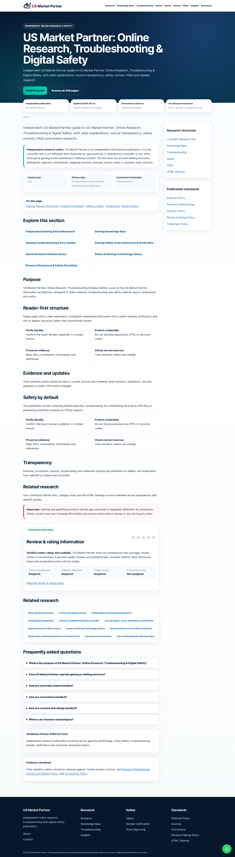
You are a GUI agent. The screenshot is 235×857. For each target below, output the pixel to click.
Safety (158, 5)
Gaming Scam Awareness (98, 636)
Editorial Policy (176, 197)
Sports (167, 5)
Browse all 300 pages (65, 90)
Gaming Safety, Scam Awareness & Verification (124, 242)
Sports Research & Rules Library (46, 254)
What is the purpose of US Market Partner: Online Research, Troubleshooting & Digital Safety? (88, 663)
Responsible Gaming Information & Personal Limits (54, 636)
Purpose (30, 206)
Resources (206, 5)
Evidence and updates (72, 206)
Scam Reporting (135, 829)
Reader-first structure (47, 206)
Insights (195, 5)
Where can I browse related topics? (51, 719)
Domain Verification (138, 823)
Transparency (112, 206)
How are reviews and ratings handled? (53, 708)
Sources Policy (176, 210)
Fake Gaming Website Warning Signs (135, 636)
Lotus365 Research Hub (181, 139)
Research (110, 5)
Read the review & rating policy (45, 583)
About (27, 833)
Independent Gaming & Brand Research (50, 231)
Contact (28, 839)
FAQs (185, 5)
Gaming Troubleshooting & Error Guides (51, 242)
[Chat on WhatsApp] (226, 848)
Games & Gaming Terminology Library (118, 254)
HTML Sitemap (176, 171)
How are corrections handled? (48, 697)
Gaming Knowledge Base (110, 231)
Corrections (178, 829)
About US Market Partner (41, 613)
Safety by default (95, 206)
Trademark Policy (177, 224)
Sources (176, 823)
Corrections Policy (76, 773)
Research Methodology (136, 769)
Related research (130, 206)
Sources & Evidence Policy (42, 773)
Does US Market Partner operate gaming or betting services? (67, 674)
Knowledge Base (125, 5)
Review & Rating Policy (181, 217)
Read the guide (35, 90)
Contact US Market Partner (72, 613)
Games (177, 5)
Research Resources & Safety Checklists (51, 265)
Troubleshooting (144, 5)
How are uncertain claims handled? (51, 685)
